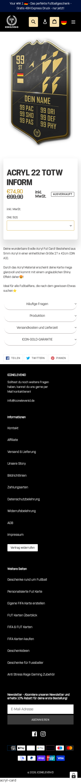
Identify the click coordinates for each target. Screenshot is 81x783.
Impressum (15, 535)
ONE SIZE (12, 217)
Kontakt (12, 428)
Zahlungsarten (17, 487)
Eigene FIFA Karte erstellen (26, 603)
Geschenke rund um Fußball (27, 580)
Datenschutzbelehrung (23, 499)
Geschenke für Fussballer (25, 663)
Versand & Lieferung (21, 452)
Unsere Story (16, 463)
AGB (10, 523)
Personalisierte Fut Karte (24, 592)
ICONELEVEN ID (45, 772)
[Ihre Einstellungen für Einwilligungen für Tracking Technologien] (73, 775)
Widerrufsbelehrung (21, 511)
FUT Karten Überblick (22, 615)
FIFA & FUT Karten (19, 627)
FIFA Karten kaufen (20, 639)
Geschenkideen (18, 651)
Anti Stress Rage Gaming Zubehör (31, 674)
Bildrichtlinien (17, 475)
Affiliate (12, 440)
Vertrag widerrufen (23, 548)
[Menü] (73, 22)
